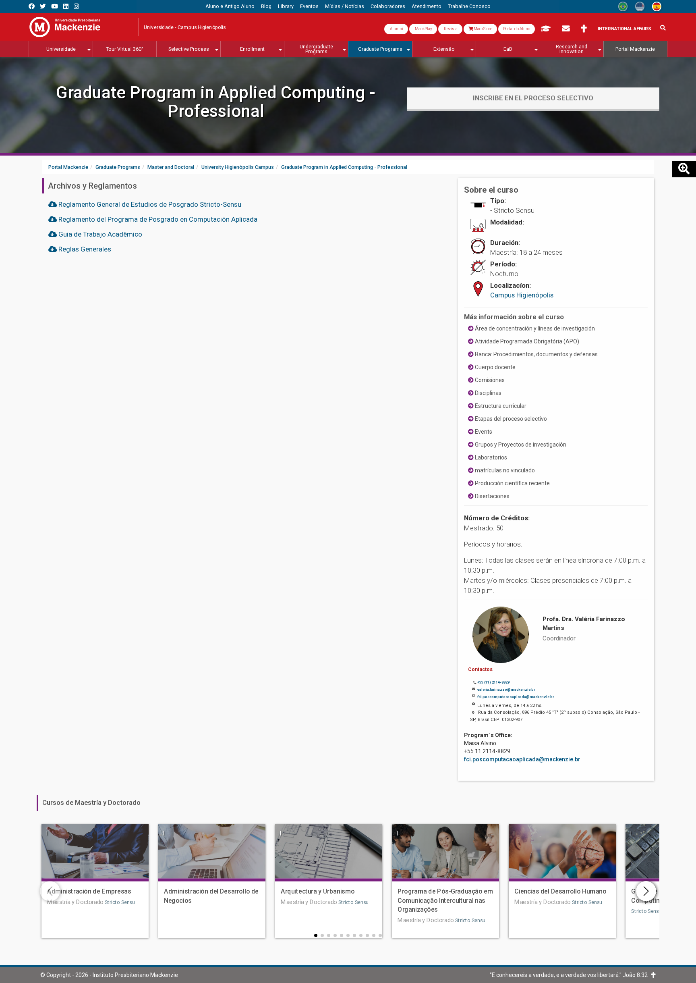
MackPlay (423, 29)
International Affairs (624, 28)
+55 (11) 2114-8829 (493, 682)
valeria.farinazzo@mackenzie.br (506, 690)
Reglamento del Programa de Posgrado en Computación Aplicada (157, 219)
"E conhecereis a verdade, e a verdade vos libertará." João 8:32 (570, 975)
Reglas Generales (84, 249)
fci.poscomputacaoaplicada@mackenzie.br (522, 759)
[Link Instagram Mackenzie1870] (76, 6)
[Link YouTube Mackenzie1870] (54, 6)
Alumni (396, 29)
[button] (315, 935)
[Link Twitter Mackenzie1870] (43, 6)
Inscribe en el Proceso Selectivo (533, 98)
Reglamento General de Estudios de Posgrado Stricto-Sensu (149, 204)
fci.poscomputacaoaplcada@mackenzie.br (515, 697)
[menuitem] (230, 6)
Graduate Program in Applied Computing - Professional (215, 102)
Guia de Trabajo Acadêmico (99, 234)
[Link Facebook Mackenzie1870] (32, 6)
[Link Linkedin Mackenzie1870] (65, 6)
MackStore (482, 29)
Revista (450, 29)
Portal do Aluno (516, 29)
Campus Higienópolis (521, 295)
